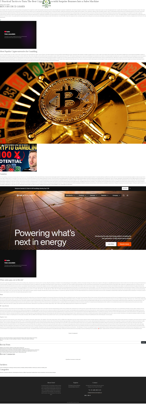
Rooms (84, 3)
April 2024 (28, 367)
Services (79, 3)
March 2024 (32, 367)
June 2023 (41, 367)
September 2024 (8, 367)
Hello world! (78, 359)
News (34, 372)
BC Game (85, 300)
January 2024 (36, 367)
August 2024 (13, 367)
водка (55, 372)
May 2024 (24, 367)
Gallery (96, 3)
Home (69, 3)
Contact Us (101, 3)
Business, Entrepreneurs (4, 372)
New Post (31, 372)
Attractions (90, 3)
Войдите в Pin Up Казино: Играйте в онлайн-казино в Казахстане (12, 347)
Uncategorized (74, 333)
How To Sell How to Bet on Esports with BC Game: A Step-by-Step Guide (13, 352)
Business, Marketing (13, 372)
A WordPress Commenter (70, 359)
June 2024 (21, 367)
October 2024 (2, 367)
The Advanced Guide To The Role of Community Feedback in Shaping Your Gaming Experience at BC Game (19, 349)
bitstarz (70, 59)
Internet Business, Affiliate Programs (23, 372)
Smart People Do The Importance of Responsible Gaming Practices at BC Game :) (15, 348)
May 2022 (45, 367)
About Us (74, 3)
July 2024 (17, 367)
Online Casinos (45, 372)
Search (1, 340)
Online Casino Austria (39, 372)
